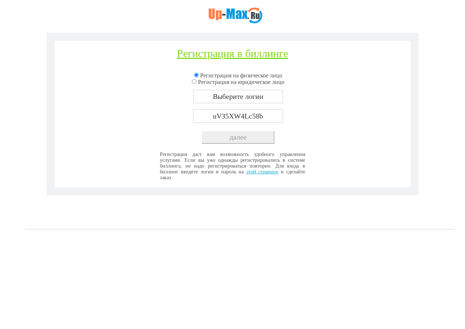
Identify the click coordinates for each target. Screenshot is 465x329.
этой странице (262, 171)
